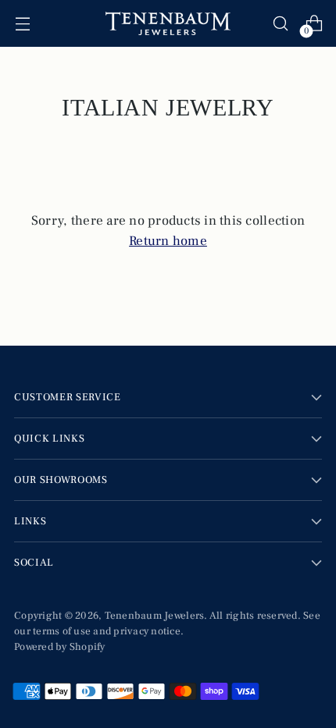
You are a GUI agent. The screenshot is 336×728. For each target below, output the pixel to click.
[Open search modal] (280, 24)
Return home (168, 241)
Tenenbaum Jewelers (155, 615)
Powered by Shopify (59, 646)
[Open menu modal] (22, 24)
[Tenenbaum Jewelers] (168, 23)
